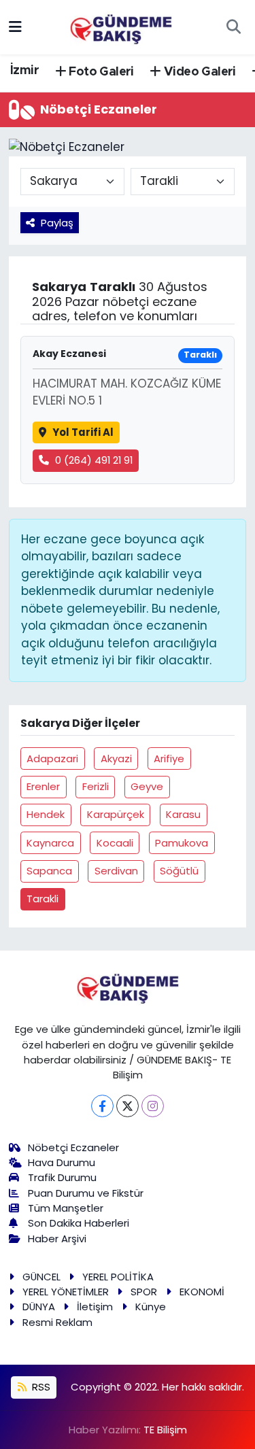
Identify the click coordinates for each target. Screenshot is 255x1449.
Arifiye (169, 758)
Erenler (43, 786)
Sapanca (49, 871)
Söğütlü (179, 871)
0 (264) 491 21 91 (94, 460)
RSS (39, 1387)
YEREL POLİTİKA (118, 1276)
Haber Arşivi (57, 1238)
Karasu (183, 814)
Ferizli (95, 786)
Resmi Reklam (57, 1322)
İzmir (24, 71)
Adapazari (52, 758)
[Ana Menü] (15, 26)
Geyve (147, 786)
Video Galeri (198, 72)
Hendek (46, 814)
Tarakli (42, 898)
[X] (127, 1106)
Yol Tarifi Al (83, 432)
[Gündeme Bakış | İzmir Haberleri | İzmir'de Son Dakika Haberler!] (121, 25)
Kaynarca (50, 843)
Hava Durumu (61, 1162)
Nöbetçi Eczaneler (73, 1147)
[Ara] (233, 27)
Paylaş (57, 223)
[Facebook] (102, 1106)
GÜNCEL (41, 1276)
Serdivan (116, 871)
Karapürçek (115, 814)
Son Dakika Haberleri (78, 1223)
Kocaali (115, 843)
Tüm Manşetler (65, 1208)
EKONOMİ (202, 1291)
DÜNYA (38, 1306)
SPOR (144, 1291)
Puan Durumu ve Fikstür (85, 1193)
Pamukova (181, 843)
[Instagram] (152, 1106)
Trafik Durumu (62, 1177)
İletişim (95, 1306)
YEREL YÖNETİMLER (65, 1291)
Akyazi (116, 758)
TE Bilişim (165, 1429)
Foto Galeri (100, 72)
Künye (150, 1306)
